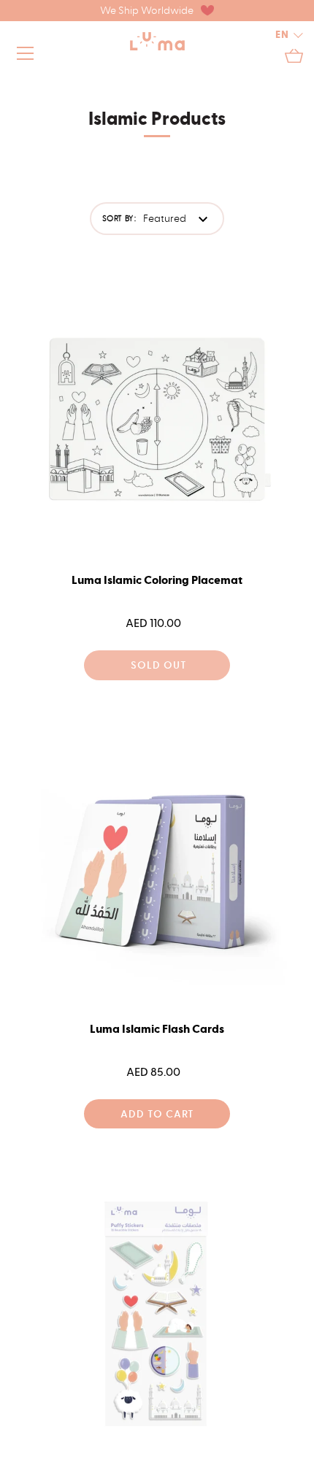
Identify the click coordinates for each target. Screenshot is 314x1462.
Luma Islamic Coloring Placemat (157, 580)
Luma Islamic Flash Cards (157, 1029)
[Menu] (26, 56)
